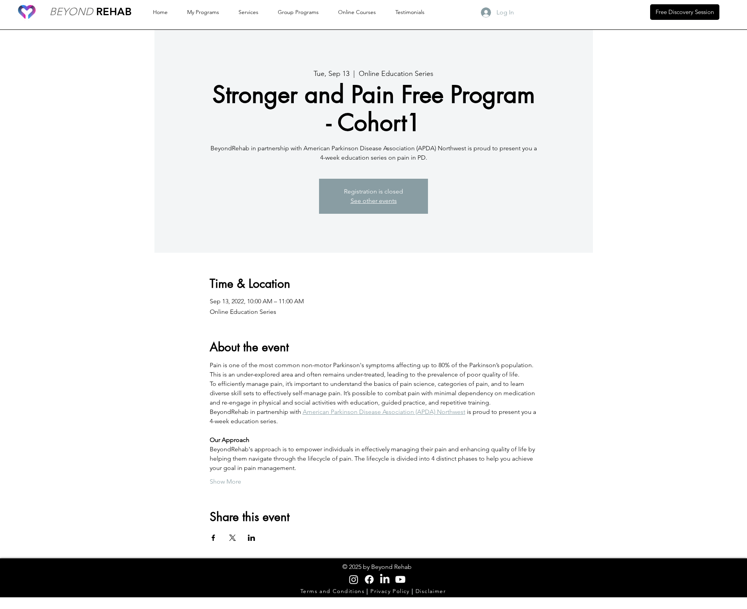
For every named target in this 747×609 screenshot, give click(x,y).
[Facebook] (369, 579)
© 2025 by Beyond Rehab (377, 566)
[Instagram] (353, 579)
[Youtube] (400, 579)
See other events (374, 200)
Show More (225, 481)
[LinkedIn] (385, 579)
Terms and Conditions (333, 591)
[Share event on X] (232, 538)
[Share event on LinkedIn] (251, 538)
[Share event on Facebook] (213, 538)
